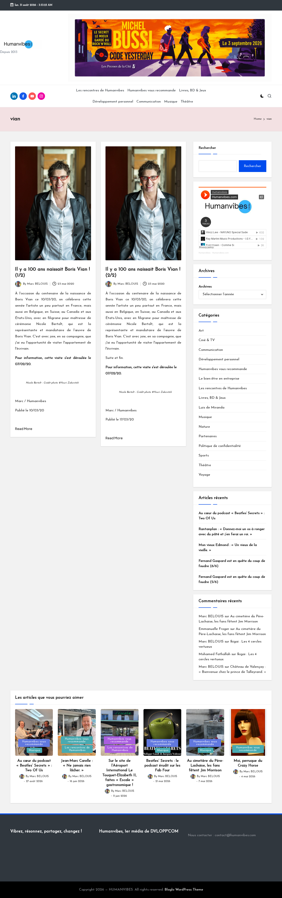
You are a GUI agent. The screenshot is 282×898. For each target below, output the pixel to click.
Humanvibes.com (220, 253)
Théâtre (205, 465)
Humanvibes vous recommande (223, 369)
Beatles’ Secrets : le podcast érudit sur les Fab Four (162, 766)
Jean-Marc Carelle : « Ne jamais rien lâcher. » (77, 766)
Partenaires (208, 436)
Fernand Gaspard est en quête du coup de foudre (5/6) (232, 579)
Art (201, 330)
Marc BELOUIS (211, 616)
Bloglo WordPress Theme (184, 889)
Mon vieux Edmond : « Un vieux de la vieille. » (228, 547)
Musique (205, 417)
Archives (205, 286)
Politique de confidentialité (220, 446)
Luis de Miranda (211, 407)
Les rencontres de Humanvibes (223, 388)
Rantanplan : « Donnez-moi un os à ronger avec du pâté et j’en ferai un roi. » (232, 531)
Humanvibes (204, 253)
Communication (211, 350)
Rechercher (207, 148)
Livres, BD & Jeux (212, 398)
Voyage (204, 474)
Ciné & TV (207, 340)
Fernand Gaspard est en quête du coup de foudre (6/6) (232, 563)
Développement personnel (219, 359)
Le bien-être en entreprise (219, 378)
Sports (204, 455)
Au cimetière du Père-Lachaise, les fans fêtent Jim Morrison (205, 766)
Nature (204, 427)
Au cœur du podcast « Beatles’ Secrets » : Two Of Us (231, 515)
